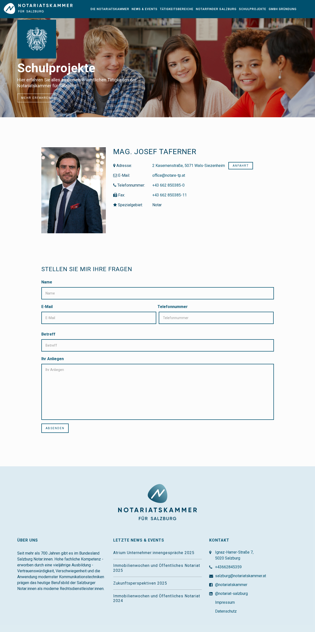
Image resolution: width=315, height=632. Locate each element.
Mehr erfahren (36, 98)
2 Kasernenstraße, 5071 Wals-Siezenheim (189, 165)
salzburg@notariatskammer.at (240, 575)
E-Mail (47, 306)
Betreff (48, 334)
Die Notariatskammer (110, 9)
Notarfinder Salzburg (216, 9)
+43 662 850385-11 (169, 195)
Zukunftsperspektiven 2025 (140, 583)
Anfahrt (241, 165)
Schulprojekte (252, 9)
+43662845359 (228, 567)
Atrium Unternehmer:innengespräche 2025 (153, 552)
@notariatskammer (231, 584)
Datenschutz (226, 611)
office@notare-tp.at (168, 175)
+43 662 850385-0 (168, 185)
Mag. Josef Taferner (154, 151)
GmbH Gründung (283, 9)
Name (46, 282)
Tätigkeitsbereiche (176, 9)
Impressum (225, 602)
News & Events (145, 9)
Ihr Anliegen (52, 358)
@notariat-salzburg (231, 593)
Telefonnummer (173, 306)
